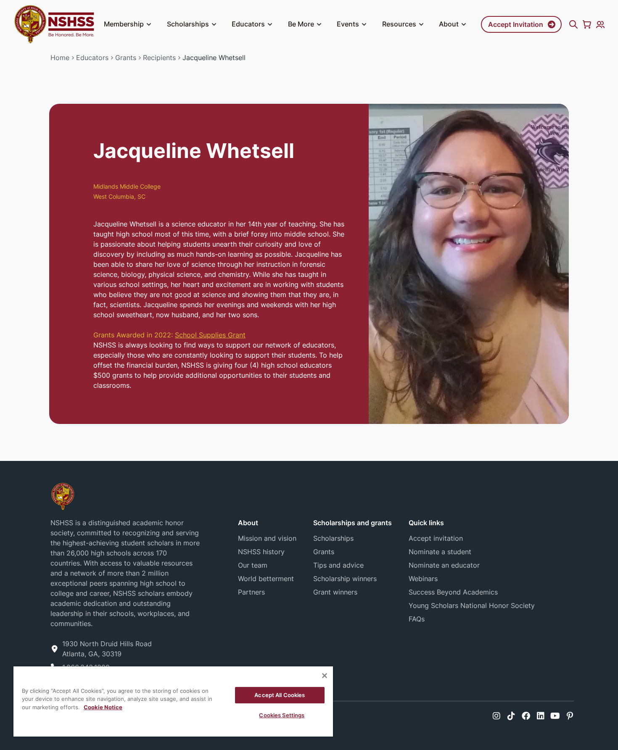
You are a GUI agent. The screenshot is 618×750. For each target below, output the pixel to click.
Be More (301, 24)
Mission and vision (267, 538)
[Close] (324, 675)
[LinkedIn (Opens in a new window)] (540, 716)
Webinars (423, 578)
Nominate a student (440, 551)
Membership (124, 24)
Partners (251, 592)
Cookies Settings (281, 715)
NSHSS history (261, 551)
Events (348, 24)
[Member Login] (600, 24)
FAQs (417, 619)
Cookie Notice (103, 707)
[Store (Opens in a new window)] (587, 24)
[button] (149, 24)
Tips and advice (338, 565)
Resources (399, 24)
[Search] (573, 24)
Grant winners (335, 592)
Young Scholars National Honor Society (472, 605)
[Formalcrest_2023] (62, 495)
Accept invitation (436, 538)
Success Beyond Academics (453, 592)
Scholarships (188, 24)
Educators (248, 24)
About (449, 24)
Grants (125, 57)
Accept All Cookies (279, 695)
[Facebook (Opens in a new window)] (526, 716)
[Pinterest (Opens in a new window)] (570, 716)
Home (59, 57)
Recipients (159, 57)
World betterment (266, 578)
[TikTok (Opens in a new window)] (511, 716)
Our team (252, 565)
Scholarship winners (345, 578)
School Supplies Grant (210, 335)
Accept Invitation (515, 24)
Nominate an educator (444, 565)
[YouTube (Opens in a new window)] (555, 716)
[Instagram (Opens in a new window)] (496, 716)
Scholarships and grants (352, 522)
